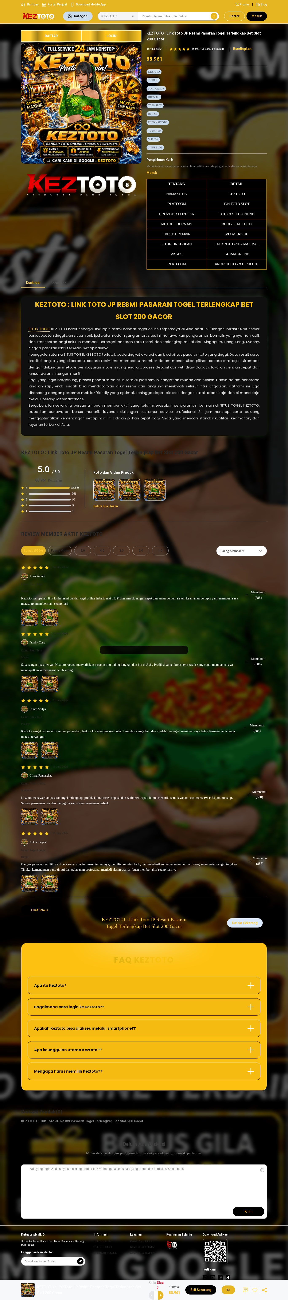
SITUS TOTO (102, 1241)
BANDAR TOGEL (105, 1253)
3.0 (121, 550)
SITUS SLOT (155, 147)
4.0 (102, 550)
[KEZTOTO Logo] (39, 16)
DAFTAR (51, 36)
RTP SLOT (154, 97)
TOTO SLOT (155, 105)
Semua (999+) (33, 550)
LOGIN (111, 36)
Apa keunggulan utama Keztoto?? (68, 1049)
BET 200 (152, 113)
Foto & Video (60, 550)
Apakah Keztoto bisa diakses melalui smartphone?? (85, 1028)
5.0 (83, 550)
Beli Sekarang (200, 1290)
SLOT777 (153, 139)
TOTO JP (153, 80)
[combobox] (241, 551)
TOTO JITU (154, 130)
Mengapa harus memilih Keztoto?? (68, 1071)
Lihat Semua (39, 910)
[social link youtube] (212, 1277)
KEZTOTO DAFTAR (143, 1253)
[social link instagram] (205, 1277)
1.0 (160, 550)
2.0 (141, 550)
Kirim (249, 1211)
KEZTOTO (154, 71)
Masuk (257, 16)
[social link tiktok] (227, 1277)
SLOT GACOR (156, 88)
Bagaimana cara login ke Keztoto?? (69, 1006)
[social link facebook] (220, 1277)
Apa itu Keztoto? (50, 985)
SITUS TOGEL (39, 328)
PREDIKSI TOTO (157, 122)
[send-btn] (80, 1261)
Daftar (234, 16)
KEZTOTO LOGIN (142, 1247)
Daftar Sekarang (245, 923)
